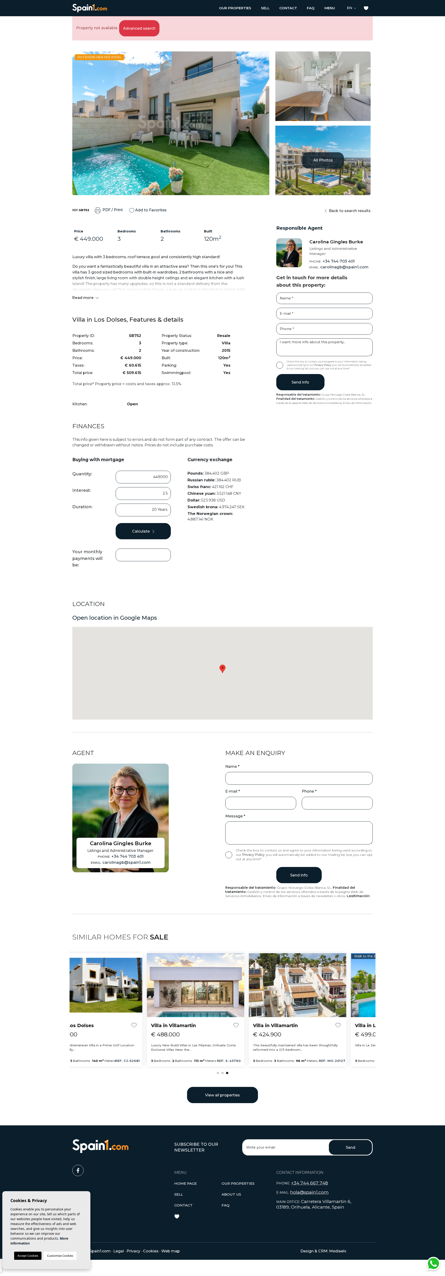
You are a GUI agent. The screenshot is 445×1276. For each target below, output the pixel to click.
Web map (170, 1251)
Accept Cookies (27, 1256)
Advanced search (139, 28)
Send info (300, 382)
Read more (83, 297)
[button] (235, 8)
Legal (118, 1251)
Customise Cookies (60, 1256)
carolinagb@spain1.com (339, 267)
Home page (185, 1183)
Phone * (309, 791)
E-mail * (232, 791)
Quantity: (82, 473)
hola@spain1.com (309, 1192)
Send (350, 1147)
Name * (232, 766)
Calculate (141, 531)
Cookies (151, 1251)
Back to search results (349, 211)
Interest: (81, 490)
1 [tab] (218, 1073)
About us (231, 1194)
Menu (329, 8)
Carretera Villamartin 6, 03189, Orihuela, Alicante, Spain (313, 1204)
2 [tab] (222, 1073)
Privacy (133, 1251)
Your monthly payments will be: (87, 558)
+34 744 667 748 (309, 1183)
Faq (311, 8)
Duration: (82, 506)
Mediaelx (337, 1251)
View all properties (222, 1095)
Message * (235, 816)
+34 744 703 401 (332, 261)
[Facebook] (120, 1168)
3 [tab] (227, 1073)
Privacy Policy (323, 365)
